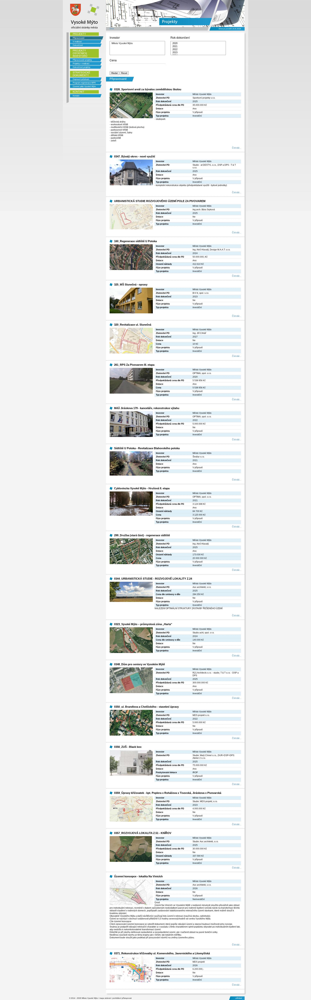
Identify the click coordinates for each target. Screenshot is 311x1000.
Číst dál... (236, 148)
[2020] (198, 43)
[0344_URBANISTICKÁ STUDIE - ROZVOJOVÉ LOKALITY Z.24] (131, 601)
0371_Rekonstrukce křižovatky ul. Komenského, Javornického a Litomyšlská (162, 953)
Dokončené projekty (81, 67)
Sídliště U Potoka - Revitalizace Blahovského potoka (147, 448)
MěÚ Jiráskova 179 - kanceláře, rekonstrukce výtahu (146, 408)
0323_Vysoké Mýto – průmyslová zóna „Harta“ (143, 624)
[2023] (198, 52)
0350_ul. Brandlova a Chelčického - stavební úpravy (146, 706)
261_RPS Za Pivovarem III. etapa (134, 364)
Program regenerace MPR (84, 83)
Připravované (78, 38)
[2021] (198, 46)
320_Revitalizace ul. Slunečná (132, 324)
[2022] (198, 49)
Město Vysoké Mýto (90, 998)
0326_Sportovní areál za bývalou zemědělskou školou (147, 89)
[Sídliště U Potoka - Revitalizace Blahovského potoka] (131, 475)
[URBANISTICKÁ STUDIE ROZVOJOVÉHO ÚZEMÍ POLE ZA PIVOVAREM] (131, 228)
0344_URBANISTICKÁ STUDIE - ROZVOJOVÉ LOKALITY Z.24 (153, 578)
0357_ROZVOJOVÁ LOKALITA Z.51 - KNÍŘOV (142, 833)
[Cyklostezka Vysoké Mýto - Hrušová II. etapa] (131, 515)
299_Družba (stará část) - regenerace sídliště (142, 535)
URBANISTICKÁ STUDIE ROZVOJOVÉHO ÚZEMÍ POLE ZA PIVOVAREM (160, 201)
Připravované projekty (82, 60)
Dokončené (78, 45)
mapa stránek (105, 998)
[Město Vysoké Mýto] (137, 43)
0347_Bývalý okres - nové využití (134, 156)
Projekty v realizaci (81, 63)
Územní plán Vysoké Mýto (84, 86)
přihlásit (239, 998)
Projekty (169, 21)
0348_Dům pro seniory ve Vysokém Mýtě (139, 664)
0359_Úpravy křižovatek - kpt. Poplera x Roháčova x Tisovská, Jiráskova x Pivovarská (167, 792)
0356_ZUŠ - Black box (127, 746)
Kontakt (76, 96)
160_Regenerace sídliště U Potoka (135, 241)
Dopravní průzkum (81, 79)
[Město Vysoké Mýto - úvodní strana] (75, 17)
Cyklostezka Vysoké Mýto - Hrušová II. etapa (142, 488)
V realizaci (77, 41)
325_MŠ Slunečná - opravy (130, 284)
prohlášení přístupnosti (122, 998)
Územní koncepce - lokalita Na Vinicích (138, 876)
